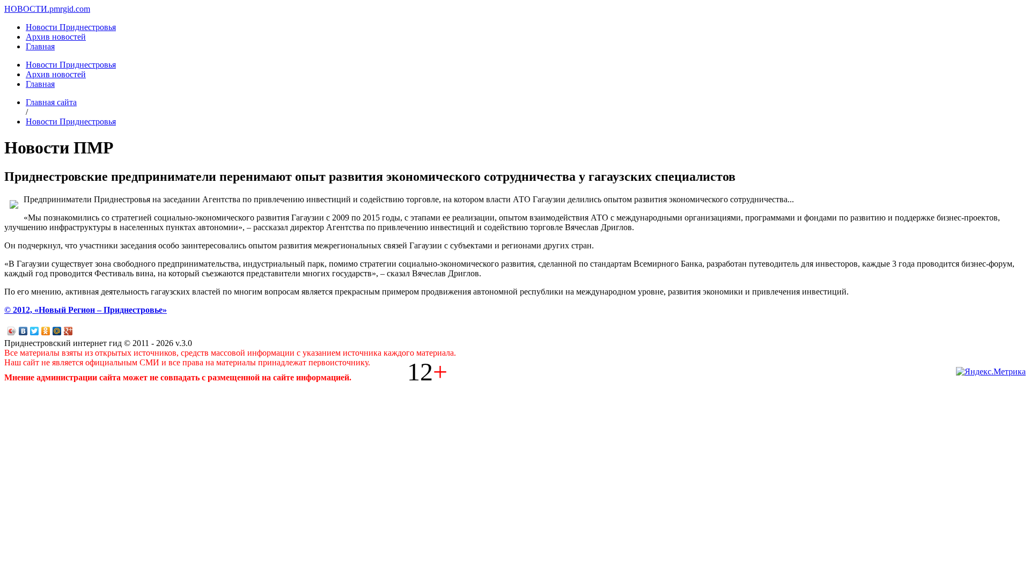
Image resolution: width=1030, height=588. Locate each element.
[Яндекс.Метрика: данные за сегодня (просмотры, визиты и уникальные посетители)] (991, 372)
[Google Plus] (68, 331)
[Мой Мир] (57, 331)
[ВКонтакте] (23, 331)
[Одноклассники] (46, 331)
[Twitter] (34, 331)
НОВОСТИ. (26, 8)
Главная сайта (51, 102)
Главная (40, 46)
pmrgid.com (69, 8)
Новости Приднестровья (71, 27)
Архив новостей (56, 36)
